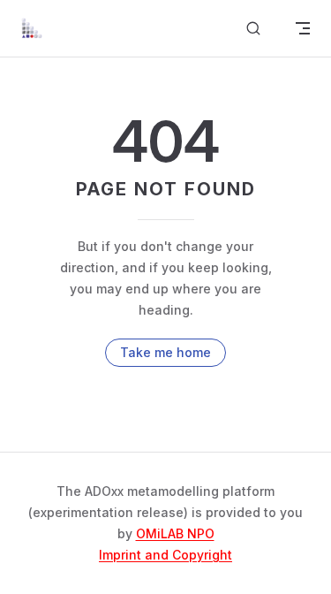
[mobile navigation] (303, 28)
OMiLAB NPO (175, 533)
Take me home (165, 352)
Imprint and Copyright (165, 554)
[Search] (253, 28)
